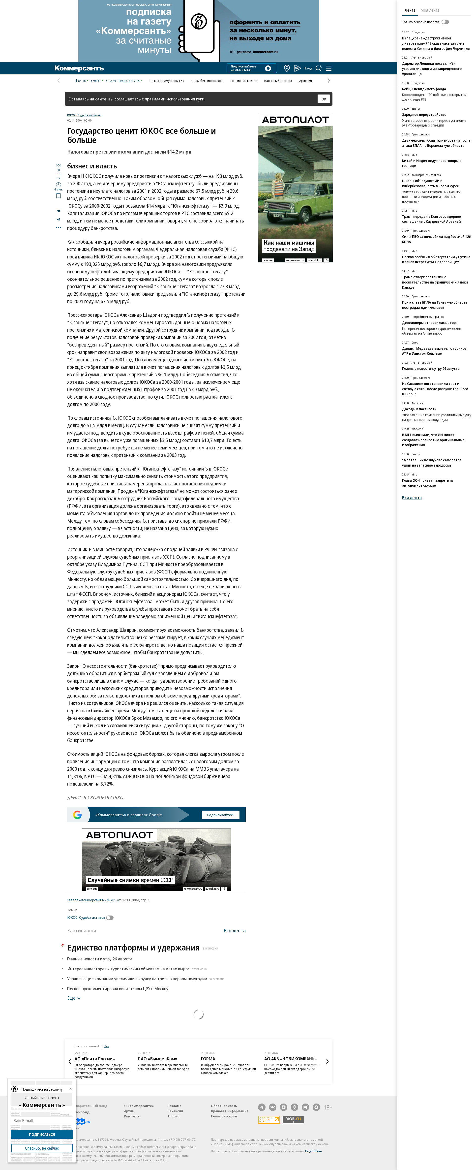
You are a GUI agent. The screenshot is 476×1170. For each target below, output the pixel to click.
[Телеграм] (262, 1107)
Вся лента (235, 930)
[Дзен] (283, 1107)
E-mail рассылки (224, 1116)
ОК (324, 98)
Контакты (132, 1116)
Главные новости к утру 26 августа (99, 959)
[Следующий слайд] (327, 1061)
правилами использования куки (175, 99)
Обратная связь (224, 1106)
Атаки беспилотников (207, 80)
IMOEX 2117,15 (129, 80)
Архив (129, 1111)
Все (106, 1046)
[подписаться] (111, 918)
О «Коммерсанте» (139, 1106)
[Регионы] (287, 68)
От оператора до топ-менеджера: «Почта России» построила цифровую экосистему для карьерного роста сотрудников (102, 1071)
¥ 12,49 (111, 80)
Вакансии (175, 1111)
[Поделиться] (58, 211)
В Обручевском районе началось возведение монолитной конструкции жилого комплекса (228, 1069)
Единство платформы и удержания (142, 947)
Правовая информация (229, 1111)
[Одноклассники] (294, 1107)
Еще (71, 998)
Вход (308, 68)
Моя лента (430, 10)
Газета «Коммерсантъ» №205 (91, 899)
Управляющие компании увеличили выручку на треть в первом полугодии (145, 978)
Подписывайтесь (221, 814)
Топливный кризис (243, 80)
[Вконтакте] (272, 1107)
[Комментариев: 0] (58, 176)
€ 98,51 (96, 80)
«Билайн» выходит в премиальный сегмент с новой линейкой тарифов (163, 1067)
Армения (305, 80)
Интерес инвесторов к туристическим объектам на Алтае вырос (137, 969)
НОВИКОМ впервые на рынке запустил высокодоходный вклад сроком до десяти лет (292, 1069)
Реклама (174, 1106)
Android (173, 1116)
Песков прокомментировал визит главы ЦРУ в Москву (117, 988)
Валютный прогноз (278, 80)
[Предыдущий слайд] (70, 1061)
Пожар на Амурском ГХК (166, 80)
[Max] (316, 1107)
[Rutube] (305, 1107)
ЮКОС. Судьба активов (84, 115)
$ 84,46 (81, 80)
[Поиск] (319, 68)
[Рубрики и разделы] (328, 68)
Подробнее (313, 1151)
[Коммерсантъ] (79, 68)
